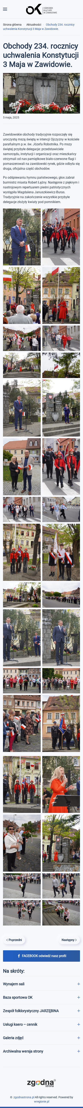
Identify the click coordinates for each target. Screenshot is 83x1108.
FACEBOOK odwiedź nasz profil (44, 956)
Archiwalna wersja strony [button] (23, 1051)
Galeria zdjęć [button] (13, 1038)
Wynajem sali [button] (13, 984)
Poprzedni (15, 940)
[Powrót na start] (41, 9)
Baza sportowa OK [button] (17, 997)
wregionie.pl (41, 1101)
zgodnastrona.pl (23, 1097)
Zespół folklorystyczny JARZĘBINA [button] (31, 1011)
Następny (68, 940)
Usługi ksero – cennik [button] (20, 1024)
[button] (5, 9)
